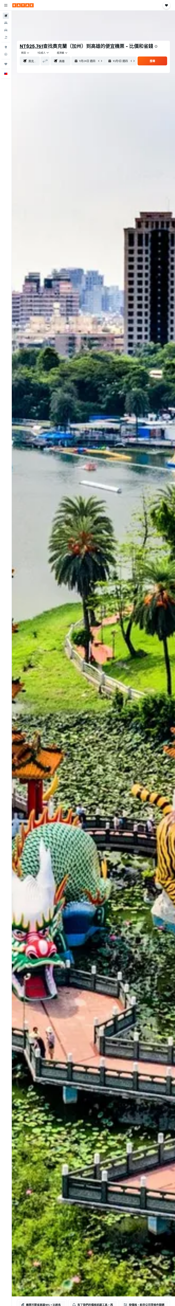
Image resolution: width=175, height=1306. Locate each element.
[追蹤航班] (5, 54)
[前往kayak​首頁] (23, 5)
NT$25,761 (31, 46)
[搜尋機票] (5, 15)
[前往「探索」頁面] (5, 47)
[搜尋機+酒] (5, 37)
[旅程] (5, 64)
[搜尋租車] (5, 30)
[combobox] (62, 52)
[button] (6, 5)
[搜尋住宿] (5, 23)
